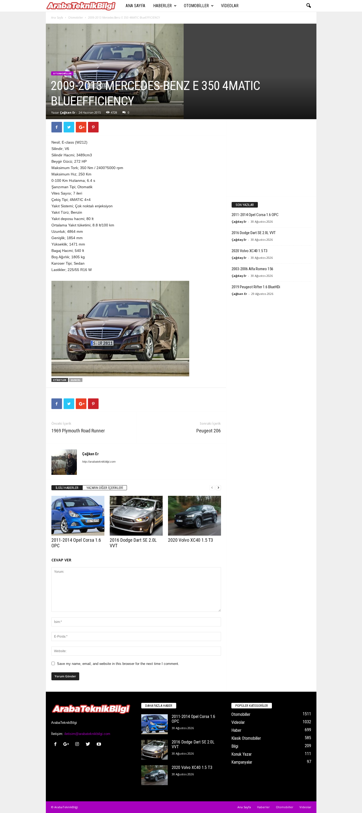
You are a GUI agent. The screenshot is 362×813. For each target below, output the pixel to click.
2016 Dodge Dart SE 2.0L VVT (254, 232)
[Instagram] (78, 745)
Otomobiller (196, 5)
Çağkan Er (67, 112)
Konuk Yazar (241, 754)
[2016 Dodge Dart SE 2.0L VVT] (136, 516)
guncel (76, 380)
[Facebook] (56, 745)
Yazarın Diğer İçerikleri (104, 488)
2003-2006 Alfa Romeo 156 (252, 268)
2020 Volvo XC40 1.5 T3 (190, 540)
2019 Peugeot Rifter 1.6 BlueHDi (256, 287)
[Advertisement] (271, 157)
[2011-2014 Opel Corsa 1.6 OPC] (77, 516)
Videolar (230, 5)
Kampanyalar (241, 762)
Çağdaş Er (239, 221)
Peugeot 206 (208, 430)
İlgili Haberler (67, 488)
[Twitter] (89, 745)
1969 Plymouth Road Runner (78, 430)
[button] (308, 6)
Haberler (162, 5)
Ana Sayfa (135, 5)
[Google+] (67, 745)
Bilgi (234, 746)
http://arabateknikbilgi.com (99, 461)
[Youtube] (99, 745)
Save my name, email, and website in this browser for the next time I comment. (118, 664)
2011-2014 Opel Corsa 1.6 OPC (255, 214)
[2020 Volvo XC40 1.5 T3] (194, 516)
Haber (236, 730)
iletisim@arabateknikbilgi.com (87, 734)
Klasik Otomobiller (246, 738)
